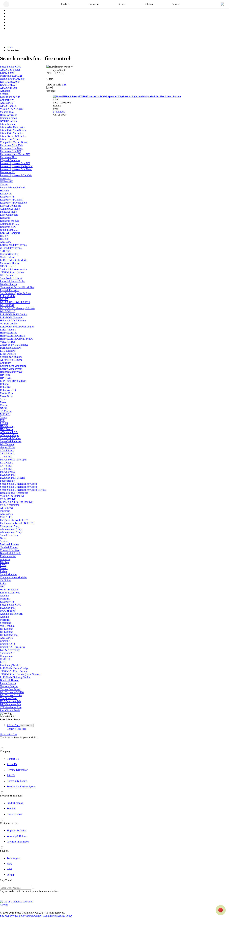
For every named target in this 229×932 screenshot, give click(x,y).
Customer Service (9, 823)
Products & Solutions (11, 795)
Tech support (13, 858)
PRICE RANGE (55, 73)
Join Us (11, 775)
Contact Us (13, 758)
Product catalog (15, 803)
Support (4, 850)
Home (10, 47)
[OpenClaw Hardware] (221, 910)
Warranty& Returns (17, 836)
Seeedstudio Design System (21, 786)
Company (5, 751)
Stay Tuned (6, 880)
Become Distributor (17, 769)
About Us (12, 764)
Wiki (9, 869)
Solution (11, 808)
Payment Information (18, 841)
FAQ (9, 863)
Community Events (17, 781)
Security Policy (64, 915)
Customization (14, 814)
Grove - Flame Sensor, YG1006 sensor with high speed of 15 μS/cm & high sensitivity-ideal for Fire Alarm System (117, 96)
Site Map (5, 915)
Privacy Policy (18, 915)
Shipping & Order (16, 830)
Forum (10, 874)
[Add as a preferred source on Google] (18, 903)
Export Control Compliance (41, 915)
